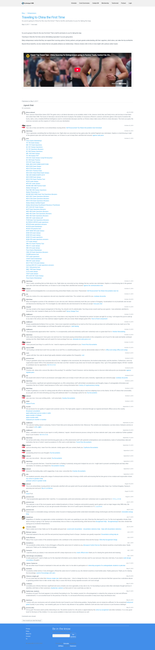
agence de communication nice (93, 285)
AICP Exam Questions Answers (36, 209)
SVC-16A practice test (33, 267)
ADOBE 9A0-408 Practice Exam (36, 186)
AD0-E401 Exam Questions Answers (37, 196)
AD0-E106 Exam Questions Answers (37, 198)
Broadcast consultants (33, 411)
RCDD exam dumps (32, 181)
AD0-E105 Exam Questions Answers (37, 201)
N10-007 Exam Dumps (33, 162)
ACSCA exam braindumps (34, 226)
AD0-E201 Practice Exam (34, 171)
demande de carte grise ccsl (82, 339)
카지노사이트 (117, 499)
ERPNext (61, 646)
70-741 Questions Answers (34, 149)
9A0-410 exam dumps (33, 248)
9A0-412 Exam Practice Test (35, 243)
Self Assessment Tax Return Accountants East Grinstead (84, 128)
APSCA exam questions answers (36, 224)
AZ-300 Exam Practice (33, 160)
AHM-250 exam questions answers (37, 239)
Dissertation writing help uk (109, 534)
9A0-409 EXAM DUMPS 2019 (35, 175)
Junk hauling (75, 326)
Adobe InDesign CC (32, 188)
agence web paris (98, 135)
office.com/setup (111, 350)
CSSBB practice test (32, 254)
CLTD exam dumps (32, 271)
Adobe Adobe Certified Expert (35, 203)
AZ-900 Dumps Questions (34, 151)
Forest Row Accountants (89, 344)
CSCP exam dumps (32, 274)
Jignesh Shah (28, 105)
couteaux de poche (100, 296)
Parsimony (73, 646)
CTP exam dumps (31, 241)
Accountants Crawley (57, 466)
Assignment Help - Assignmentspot (107, 521)
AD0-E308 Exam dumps (33, 177)
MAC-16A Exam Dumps (33, 269)
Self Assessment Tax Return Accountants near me (102, 291)
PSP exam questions (32, 256)
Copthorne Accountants (91, 447)
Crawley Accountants (68, 398)
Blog (23, 13)
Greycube (66, 643)
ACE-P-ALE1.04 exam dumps (35, 263)
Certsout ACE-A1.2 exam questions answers (40, 265)
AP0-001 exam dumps (33, 183)
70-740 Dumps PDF (32, 156)
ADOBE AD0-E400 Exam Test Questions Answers (41, 194)
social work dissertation (74, 529)
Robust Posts (30, 403)
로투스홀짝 (37, 427)
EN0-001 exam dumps (33, 261)
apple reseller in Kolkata (33, 415)
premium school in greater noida (36, 481)
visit (83, 355)
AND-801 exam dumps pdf (34, 218)
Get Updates (73, 636)
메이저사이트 (51, 365)
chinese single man (52, 578)
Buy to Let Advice (47, 488)
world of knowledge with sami (45, 573)
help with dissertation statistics (111, 529)
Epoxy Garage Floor (73, 311)
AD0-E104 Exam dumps (33, 168)
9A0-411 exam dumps (33, 246)
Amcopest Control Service (91, 545)
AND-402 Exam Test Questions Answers (39, 213)
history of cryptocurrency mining (89, 385)
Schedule (74, 3)
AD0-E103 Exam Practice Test (35, 179)
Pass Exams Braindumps (34, 141)
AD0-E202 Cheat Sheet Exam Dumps (37, 173)
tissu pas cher (97, 304)
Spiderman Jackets (57, 588)
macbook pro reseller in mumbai (36, 419)
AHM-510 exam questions (34, 237)
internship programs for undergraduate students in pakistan (106, 565)
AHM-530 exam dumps (33, 233)
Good (27, 493)
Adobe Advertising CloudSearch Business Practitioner (43, 205)
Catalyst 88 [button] (95, 3)
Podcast (123, 3)
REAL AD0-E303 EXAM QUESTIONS (37, 164)
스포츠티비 (98, 506)
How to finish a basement (99, 319)
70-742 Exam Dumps (32, 143)
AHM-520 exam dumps (33, 235)
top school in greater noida (34, 478)
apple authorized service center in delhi (38, 413)
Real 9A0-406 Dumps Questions (36, 190)
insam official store (82, 552)
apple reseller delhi (32, 417)
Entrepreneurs (31, 13)
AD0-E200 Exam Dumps (33, 166)
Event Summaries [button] (84, 3)
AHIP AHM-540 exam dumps (35, 231)
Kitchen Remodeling (119, 331)
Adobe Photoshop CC (33, 192)
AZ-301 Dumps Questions (34, 147)
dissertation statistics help (91, 529)
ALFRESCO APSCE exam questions (37, 222)
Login (130, 3)
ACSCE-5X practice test (33, 228)
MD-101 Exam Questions (34, 145)
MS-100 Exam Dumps (33, 153)
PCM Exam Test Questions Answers (37, 220)
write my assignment (102, 610)
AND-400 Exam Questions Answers (37, 211)
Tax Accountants (92, 393)
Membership (105, 3)
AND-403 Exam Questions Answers (37, 216)
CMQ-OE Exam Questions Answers (37, 252)
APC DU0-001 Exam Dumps (35, 207)
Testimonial (115, 3)
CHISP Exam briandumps (34, 259)
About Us (28, 633)
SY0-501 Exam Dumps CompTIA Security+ (39, 158)
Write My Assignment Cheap (108, 540)
